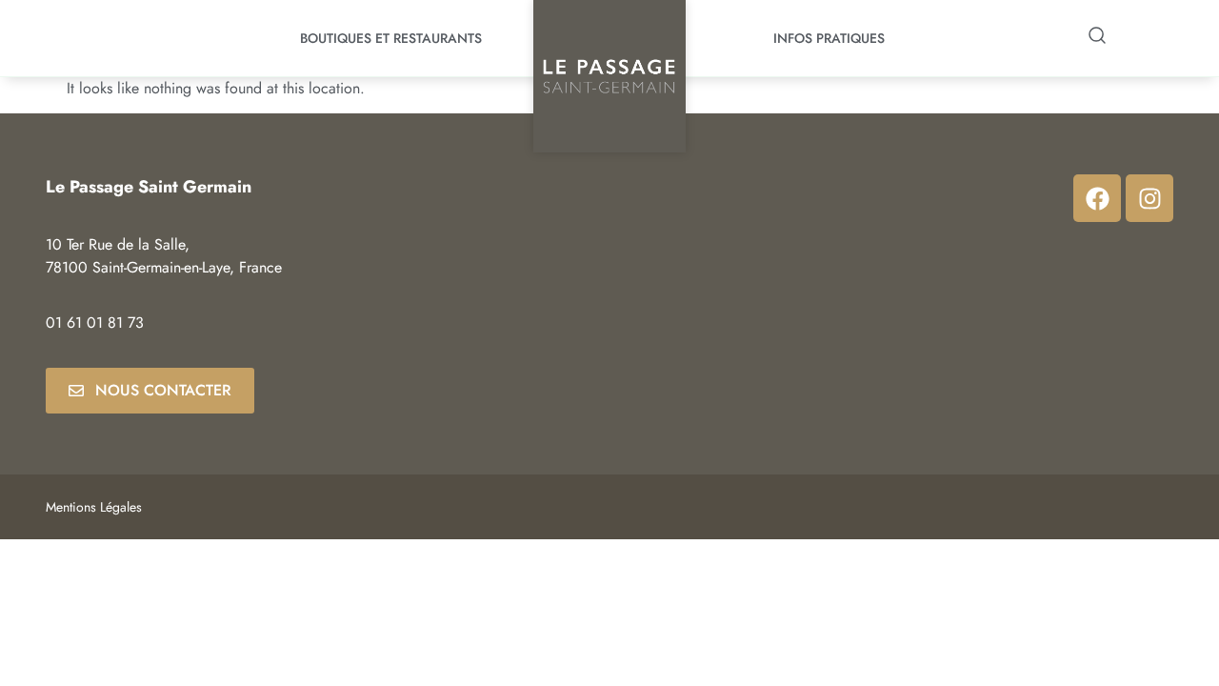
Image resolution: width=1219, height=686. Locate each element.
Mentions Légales (94, 506)
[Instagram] (1149, 198)
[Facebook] (1097, 198)
